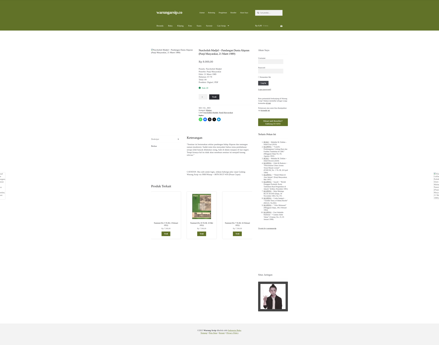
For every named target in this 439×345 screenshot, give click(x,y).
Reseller (233, 13)
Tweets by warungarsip (267, 228)
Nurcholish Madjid (210, 113)
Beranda (160, 26)
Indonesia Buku (234, 330)
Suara (199, 26)
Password (261, 68)
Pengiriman (223, 13)
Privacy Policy (232, 333)
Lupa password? (264, 89)
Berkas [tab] (154, 146)
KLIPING (268, 147)
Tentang (204, 333)
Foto (190, 26)
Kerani (222, 333)
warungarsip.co (169, 12)
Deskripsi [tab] (155, 139)
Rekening (211, 13)
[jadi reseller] (273, 122)
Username (261, 58)
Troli (214, 97)
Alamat (202, 13)
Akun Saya (244, 13)
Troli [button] (166, 234)
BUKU (266, 142)
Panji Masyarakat (226, 113)
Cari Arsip (221, 26)
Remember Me (265, 77)
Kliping (180, 26)
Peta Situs (213, 333)
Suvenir (209, 26)
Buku (170, 26)
